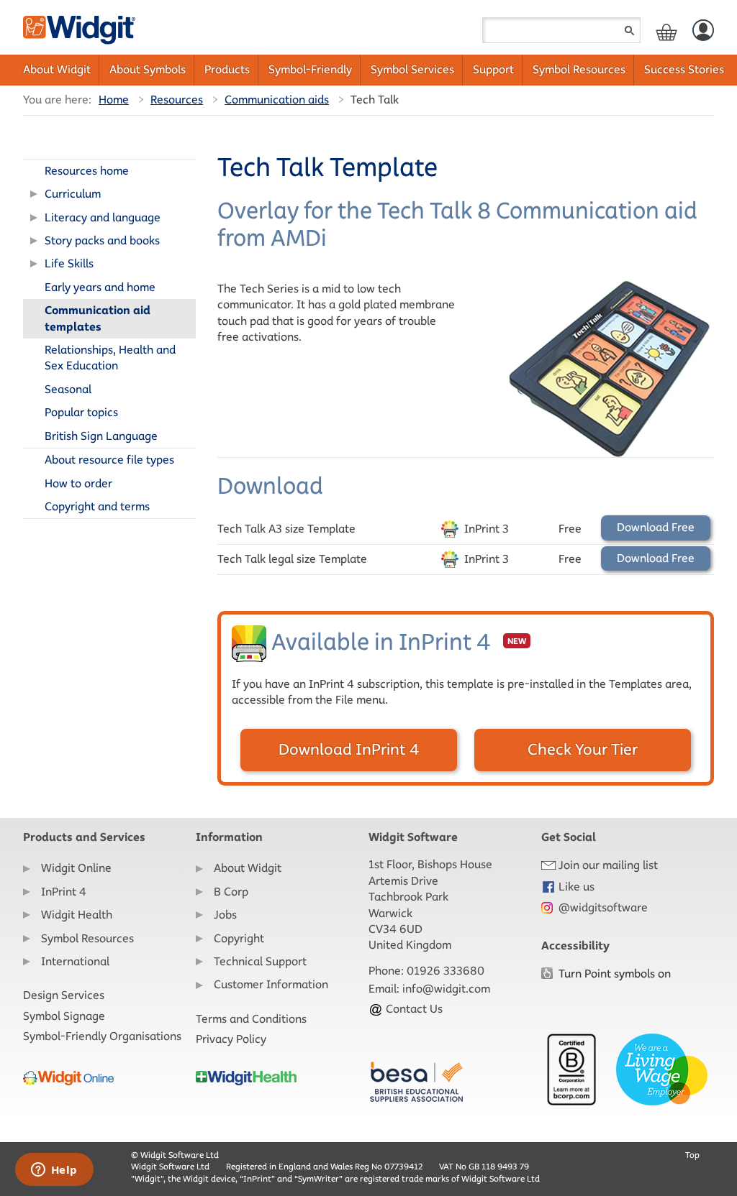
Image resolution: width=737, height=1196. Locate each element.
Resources (176, 99)
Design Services (63, 995)
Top (692, 1154)
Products (227, 69)
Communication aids (277, 99)
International (75, 961)
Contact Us (413, 1009)
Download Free (656, 527)
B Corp (231, 891)
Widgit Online (76, 868)
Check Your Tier (583, 749)
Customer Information (271, 984)
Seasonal (68, 389)
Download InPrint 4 (349, 749)
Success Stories (684, 69)
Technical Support (260, 961)
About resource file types (109, 459)
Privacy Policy (231, 1039)
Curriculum (73, 194)
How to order (78, 483)
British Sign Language (101, 436)
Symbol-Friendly (310, 69)
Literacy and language (102, 217)
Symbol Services (412, 69)
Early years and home (100, 287)
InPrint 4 (63, 891)
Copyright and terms (97, 506)
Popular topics (81, 412)
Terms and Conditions (251, 1019)
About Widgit (57, 69)
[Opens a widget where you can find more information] (54, 1171)
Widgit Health (76, 914)
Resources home (87, 171)
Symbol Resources (579, 69)
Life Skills (69, 263)
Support (493, 69)
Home (114, 99)
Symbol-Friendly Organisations (102, 1036)
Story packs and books (102, 240)
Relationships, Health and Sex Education (110, 357)
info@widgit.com (446, 988)
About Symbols (147, 69)
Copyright (239, 938)
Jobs (225, 914)
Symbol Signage (64, 1016)
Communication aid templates (97, 318)
